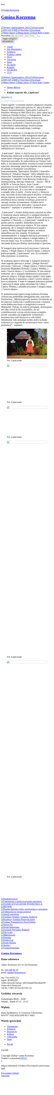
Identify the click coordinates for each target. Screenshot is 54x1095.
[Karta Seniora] (8, 942)
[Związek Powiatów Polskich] (15, 930)
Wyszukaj (5, 35)
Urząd (10, 46)
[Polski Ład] (7, 940)
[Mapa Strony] (8, 33)
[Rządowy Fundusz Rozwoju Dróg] (18, 919)
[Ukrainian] (10, 24)
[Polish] (6, 24)
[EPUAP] (6, 30)
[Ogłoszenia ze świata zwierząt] (16, 912)
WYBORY (12, 70)
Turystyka (11, 59)
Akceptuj (5, 1076)
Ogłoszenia (12, 1037)
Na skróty (11, 65)
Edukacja (11, 52)
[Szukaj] (39, 36)
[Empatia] (6, 937)
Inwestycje (12, 1031)
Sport (9, 62)
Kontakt (10, 67)
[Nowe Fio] (7, 924)
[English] (3, 24)
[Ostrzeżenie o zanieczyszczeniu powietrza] (21, 901)
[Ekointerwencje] (9, 899)
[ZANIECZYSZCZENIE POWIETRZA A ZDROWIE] (27, 906)
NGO (9, 57)
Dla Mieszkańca (14, 49)
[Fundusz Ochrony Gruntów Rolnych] (19, 917)
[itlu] (23, 1058)
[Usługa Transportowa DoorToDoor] (18, 922)
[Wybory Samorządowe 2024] (15, 27)
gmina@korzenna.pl (16, 972)
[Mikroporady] (8, 935)
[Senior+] (6, 945)
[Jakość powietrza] (10, 914)
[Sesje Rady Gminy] (40, 33)
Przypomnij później (10, 1073)
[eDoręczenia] (37, 27)
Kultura (10, 1034)
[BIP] (15, 30)
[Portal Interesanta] (10, 927)
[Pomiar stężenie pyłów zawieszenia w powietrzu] (24, 909)
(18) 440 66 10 (11, 970)
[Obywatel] (6, 932)
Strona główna (13, 87)
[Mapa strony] (23, 33)
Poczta (10, 1044)
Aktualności (12, 1026)
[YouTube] (23, 30)
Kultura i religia (14, 54)
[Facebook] (34, 30)
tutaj (3, 1068)
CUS (9, 72)
